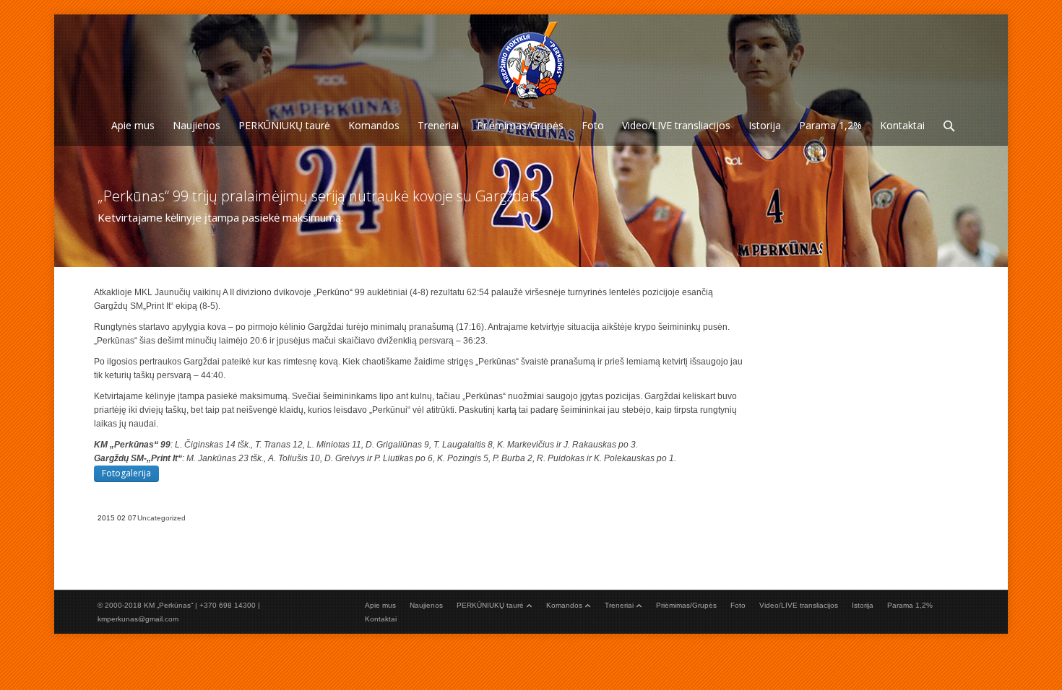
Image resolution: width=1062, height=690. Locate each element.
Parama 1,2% (910, 605)
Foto (738, 605)
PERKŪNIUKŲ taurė (490, 605)
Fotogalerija (126, 473)
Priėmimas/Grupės (686, 605)
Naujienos (426, 605)
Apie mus (380, 605)
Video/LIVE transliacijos (798, 605)
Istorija (862, 605)
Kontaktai (381, 619)
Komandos (564, 605)
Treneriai (619, 605)
